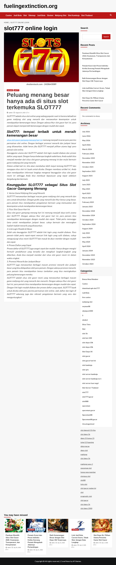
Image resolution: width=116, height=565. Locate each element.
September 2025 (88, 171)
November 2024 (88, 215)
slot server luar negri (90, 383)
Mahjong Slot (60, 15)
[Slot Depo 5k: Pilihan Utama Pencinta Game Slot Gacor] (102, 525)
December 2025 (88, 158)
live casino (86, 297)
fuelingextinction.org (30, 6)
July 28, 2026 (17, 547)
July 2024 (86, 233)
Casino (9, 15)
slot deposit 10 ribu (88, 430)
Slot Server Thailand (90, 388)
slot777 (16, 90)
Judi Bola (17, 15)
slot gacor (86, 356)
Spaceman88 (87, 415)
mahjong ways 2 (87, 464)
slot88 (83, 480)
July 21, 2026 (39, 550)
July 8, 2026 (82, 545)
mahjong (84, 454)
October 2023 (87, 264)
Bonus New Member (90, 279)
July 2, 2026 (104, 542)
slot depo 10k (87, 343)
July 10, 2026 (61, 542)
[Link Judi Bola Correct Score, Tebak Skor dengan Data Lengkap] (80, 525)
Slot (25, 15)
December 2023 (88, 255)
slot (82, 492)
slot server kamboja (90, 374)
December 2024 (88, 211)
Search (84, 28)
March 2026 (87, 149)
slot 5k (85, 333)
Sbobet (50, 15)
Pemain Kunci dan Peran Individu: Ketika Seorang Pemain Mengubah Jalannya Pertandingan (95, 68)
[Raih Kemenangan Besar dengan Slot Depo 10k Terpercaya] (58, 525)
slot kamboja (87, 365)
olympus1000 (87, 311)
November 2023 (88, 259)
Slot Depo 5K (87, 352)
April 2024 (86, 246)
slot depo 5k (85, 434)
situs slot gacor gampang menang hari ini (24, 140)
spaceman (86, 406)
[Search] (110, 15)
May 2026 (86, 140)
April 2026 (86, 145)
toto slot (84, 484)
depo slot (84, 450)
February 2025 (88, 202)
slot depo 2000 (86, 508)
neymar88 (86, 306)
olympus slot (85, 476)
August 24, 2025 (21, 112)
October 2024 (87, 220)
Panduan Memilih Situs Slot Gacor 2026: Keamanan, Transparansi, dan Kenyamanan (96, 56)
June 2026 (86, 136)
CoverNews (65, 561)
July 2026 (86, 132)
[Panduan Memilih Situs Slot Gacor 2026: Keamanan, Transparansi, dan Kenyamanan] (14, 525)
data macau (85, 446)
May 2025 (86, 189)
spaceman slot (86, 468)
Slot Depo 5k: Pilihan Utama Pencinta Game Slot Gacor (93, 99)
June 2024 (86, 237)
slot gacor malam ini (88, 488)
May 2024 (86, 242)
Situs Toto (86, 324)
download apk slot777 (91, 288)
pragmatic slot (86, 496)
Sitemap (31, 15)
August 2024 (87, 229)
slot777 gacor (87, 397)
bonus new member (88, 472)
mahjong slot (87, 302)
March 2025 (87, 198)
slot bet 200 (87, 338)
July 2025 (86, 180)
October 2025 (87, 167)
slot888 (85, 401)
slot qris (9, 90)
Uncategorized (88, 424)
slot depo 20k (87, 347)
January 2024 (87, 251)
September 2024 (88, 224)
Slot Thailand (87, 15)
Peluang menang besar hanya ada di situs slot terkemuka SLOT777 (38, 101)
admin (11, 112)
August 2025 (87, 176)
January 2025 (87, 207)
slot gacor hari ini (89, 361)
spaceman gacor (88, 410)
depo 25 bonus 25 (87, 438)
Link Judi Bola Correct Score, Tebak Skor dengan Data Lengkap (96, 89)
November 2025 (88, 162)
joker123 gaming (87, 442)
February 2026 (88, 154)
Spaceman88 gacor (89, 419)
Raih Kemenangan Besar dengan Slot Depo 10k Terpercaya (95, 79)
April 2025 (86, 193)
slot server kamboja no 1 (91, 379)
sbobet (85, 320)
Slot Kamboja (74, 15)
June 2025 (86, 184)
